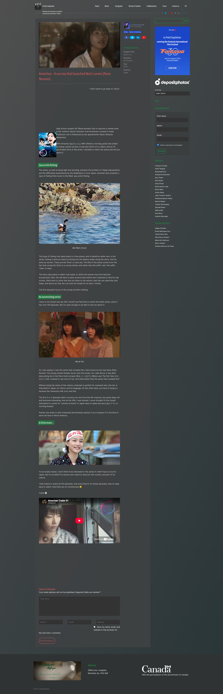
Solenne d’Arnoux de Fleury (164, 246)
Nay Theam (159, 177)
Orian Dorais (159, 183)
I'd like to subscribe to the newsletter (171, 145)
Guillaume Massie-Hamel (163, 198)
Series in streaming (135, 32)
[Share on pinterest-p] (143, 37)
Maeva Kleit (159, 210)
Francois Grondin (138, 25)
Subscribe (161, 151)
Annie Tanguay (160, 169)
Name (160, 125)
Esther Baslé (159, 192)
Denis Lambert (160, 243)
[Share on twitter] (132, 37)
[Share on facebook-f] (126, 37)
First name (162, 116)
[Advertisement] (79, 110)
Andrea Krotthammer (162, 174)
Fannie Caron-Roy (161, 234)
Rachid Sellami (160, 201)
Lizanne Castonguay (162, 204)
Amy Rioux (158, 213)
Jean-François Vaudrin (163, 195)
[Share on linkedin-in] (138, 37)
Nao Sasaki (159, 180)
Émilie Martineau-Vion (162, 231)
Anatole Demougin (161, 216)
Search (186, 21)
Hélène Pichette (160, 228)
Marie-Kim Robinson (162, 240)
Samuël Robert (160, 207)
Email (160, 135)
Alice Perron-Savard (162, 237)
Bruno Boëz (159, 189)
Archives (158, 90)
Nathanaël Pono (160, 172)
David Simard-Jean (161, 186)
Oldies (126, 32)
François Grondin (161, 166)
